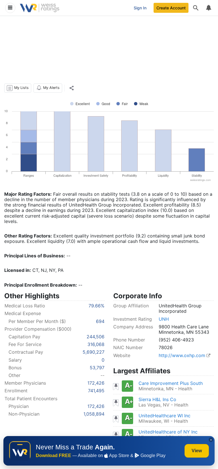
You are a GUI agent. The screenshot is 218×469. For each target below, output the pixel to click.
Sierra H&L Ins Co (157, 399)
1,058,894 (93, 414)
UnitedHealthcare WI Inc (164, 415)
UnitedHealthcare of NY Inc (168, 432)
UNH (164, 319)
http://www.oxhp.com (182, 355)
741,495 (96, 390)
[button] (17, 88)
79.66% (96, 306)
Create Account (171, 7)
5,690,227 (93, 352)
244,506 (95, 336)
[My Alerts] (208, 8)
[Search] (196, 8)
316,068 (95, 344)
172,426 (95, 383)
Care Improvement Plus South (171, 383)
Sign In (140, 7)
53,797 (97, 367)
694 (100, 321)
